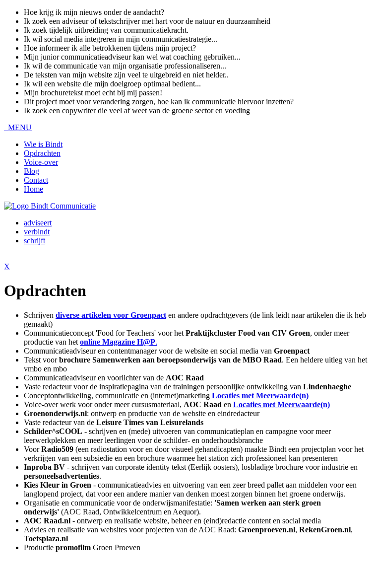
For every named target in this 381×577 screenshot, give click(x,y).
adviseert (38, 222)
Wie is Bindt (43, 144)
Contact (36, 180)
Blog (31, 171)
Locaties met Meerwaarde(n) (281, 404)
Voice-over (41, 162)
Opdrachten (42, 153)
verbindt (37, 231)
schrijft (34, 240)
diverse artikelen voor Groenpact (111, 315)
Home (33, 189)
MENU (18, 127)
